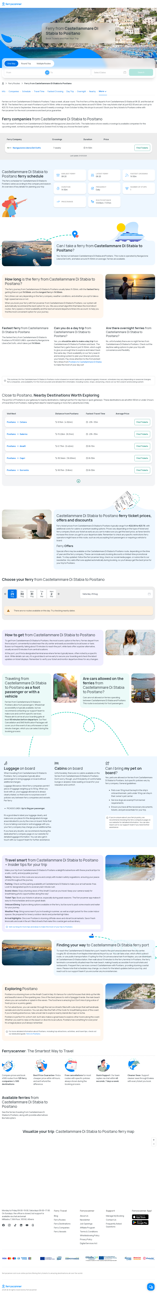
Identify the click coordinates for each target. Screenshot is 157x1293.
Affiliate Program (87, 1286)
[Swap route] (47, 72)
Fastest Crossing (55, 91)
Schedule (26, 91)
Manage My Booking (115, 1274)
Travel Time (39, 91)
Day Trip (70, 91)
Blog (56, 1274)
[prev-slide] (5, 593)
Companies (14, 91)
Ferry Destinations (62, 1282)
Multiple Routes (44, 63)
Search (141, 72)
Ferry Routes (14, 83)
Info (3, 91)
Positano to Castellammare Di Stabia (85, 362)
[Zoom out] (154, 1202)
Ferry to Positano (33, 1092)
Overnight (81, 91)
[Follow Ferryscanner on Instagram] (9, 1283)
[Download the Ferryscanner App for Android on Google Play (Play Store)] (140, 1280)
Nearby (92, 91)
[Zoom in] (154, 1198)
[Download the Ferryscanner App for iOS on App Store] (140, 1275)
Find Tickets (142, 147)
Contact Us (111, 1278)
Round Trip (26, 63)
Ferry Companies (61, 1286)
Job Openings (86, 1282)
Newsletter (85, 1278)
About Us (84, 1274)
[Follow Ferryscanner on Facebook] (3, 1283)
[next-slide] (58, 593)
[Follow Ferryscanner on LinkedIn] (21, 1283)
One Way (11, 63)
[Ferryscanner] (12, 4)
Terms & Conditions (89, 1290)
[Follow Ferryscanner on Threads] (32, 1283)
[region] (78, 1228)
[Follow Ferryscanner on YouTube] (27, 1283)
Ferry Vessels (60, 1290)
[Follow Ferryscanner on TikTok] (15, 1283)
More (101, 91)
